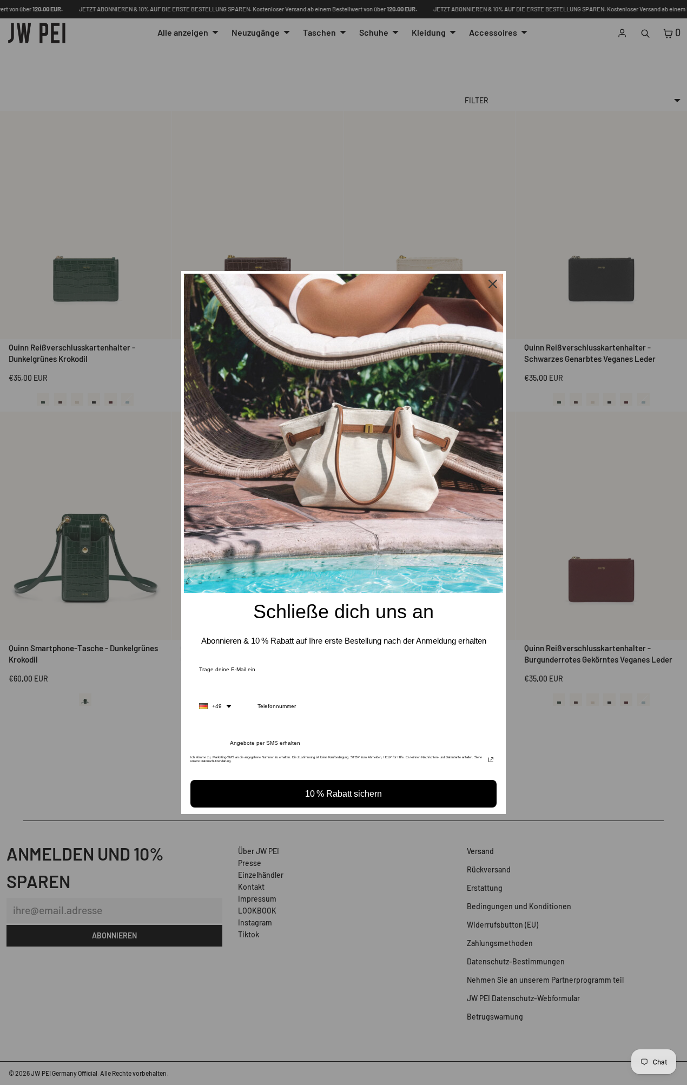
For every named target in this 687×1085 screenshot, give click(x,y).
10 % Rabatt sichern (343, 793)
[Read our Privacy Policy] (491, 760)
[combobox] (215, 706)
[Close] (493, 284)
